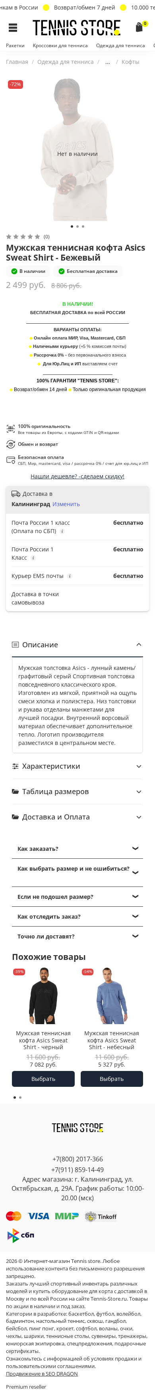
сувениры (103, 1336)
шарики (34, 1336)
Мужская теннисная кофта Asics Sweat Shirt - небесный (111, 1040)
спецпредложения (89, 1343)
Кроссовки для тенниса (60, 45)
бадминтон (20, 1321)
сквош (95, 1321)
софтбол (86, 1328)
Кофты (131, 61)
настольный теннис (60, 1321)
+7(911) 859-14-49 (77, 1169)
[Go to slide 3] (83, 226)
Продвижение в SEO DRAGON (42, 1373)
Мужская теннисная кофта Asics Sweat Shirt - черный (43, 1040)
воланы (108, 1328)
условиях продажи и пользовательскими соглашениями (73, 1362)
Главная (17, 61)
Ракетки (15, 45)
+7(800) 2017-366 (77, 1159)
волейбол (128, 1314)
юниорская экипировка (35, 1343)
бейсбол (16, 1328)
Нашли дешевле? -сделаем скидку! (77, 476)
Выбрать (43, 1078)
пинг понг (41, 1328)
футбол (105, 1314)
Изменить (66, 504)
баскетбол (81, 1314)
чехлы (13, 1336)
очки (126, 1328)
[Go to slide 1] (72, 226)
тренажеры (132, 1336)
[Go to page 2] (20, 1097)
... (107, 62)
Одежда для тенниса (120, 45)
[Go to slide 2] (77, 226)
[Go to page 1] (15, 1097)
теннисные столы (67, 1336)
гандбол (115, 1321)
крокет (65, 1328)
